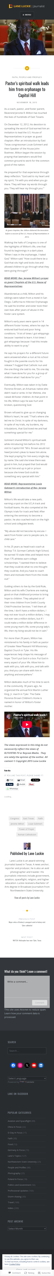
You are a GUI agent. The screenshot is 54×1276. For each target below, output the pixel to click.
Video (10, 1208)
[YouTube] (34, 1065)
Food (10, 1144)
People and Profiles (30, 77)
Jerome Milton (17, 823)
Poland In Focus (15, 1179)
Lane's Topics (14, 1155)
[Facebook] (13, 1065)
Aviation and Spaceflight (19, 1121)
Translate (29, 1082)
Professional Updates (18, 1190)
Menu (28, 15)
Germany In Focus (16, 1150)
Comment (39, 1002)
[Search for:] (27, 1050)
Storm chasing (14, 1196)
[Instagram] (20, 1065)
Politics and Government (19, 1185)
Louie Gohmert (35, 823)
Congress (14, 818)
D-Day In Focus (15, 1132)
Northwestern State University (22, 1161)
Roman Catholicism (27, 834)
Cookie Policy (14, 1264)
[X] (27, 1065)
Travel (11, 1202)
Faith (15, 77)
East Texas (28, 818)
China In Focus (14, 1127)
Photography (14, 1173)
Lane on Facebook (18, 1094)
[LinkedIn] (40, 1065)
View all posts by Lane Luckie (27, 897)
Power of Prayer (26, 829)
